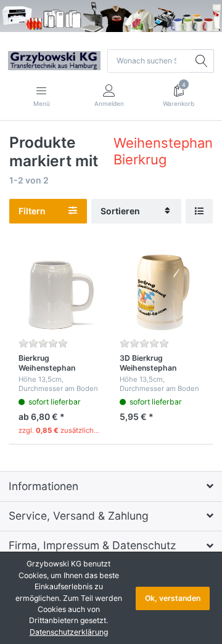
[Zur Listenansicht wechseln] (199, 211)
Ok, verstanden (172, 598)
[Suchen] (202, 61)
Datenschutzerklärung (69, 632)
